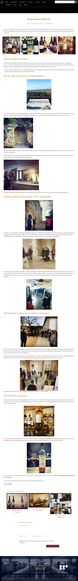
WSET (44, 2)
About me (26, 4)
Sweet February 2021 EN (69, 10)
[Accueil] (60, 10)
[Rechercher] (75, 2)
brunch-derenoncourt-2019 (39, 509)
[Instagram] (60, 566)
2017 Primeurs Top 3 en (60, 515)
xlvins (29, 23)
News (42, 23)
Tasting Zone (8, 4)
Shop (20, 4)
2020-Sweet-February (17, 510)
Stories (37, 2)
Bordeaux (23, 2)
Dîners (15, 4)
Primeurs (30, 2)
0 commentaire (49, 23)
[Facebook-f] (66, 566)
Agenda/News (14, 2)
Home (7, 2)
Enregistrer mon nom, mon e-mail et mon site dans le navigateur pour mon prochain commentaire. (36, 541)
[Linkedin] (63, 566)
